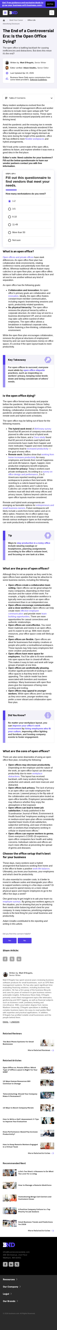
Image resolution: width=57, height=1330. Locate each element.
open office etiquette (34, 370)
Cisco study (39, 437)
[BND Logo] (14, 1245)
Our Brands (9, 1301)
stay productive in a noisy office (33, 543)
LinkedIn (15, 1022)
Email (6, 1022)
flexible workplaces (34, 139)
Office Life (32, 20)
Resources (9, 1279)
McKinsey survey (42, 429)
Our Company (10, 1286)
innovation (13, 296)
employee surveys (12, 901)
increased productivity (37, 449)
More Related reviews (39, 1050)
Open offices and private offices (18, 257)
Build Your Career (16, 20)
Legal (6, 1293)
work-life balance (41, 868)
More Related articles (39, 1153)
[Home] (15, 12)
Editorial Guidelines (38, 79)
